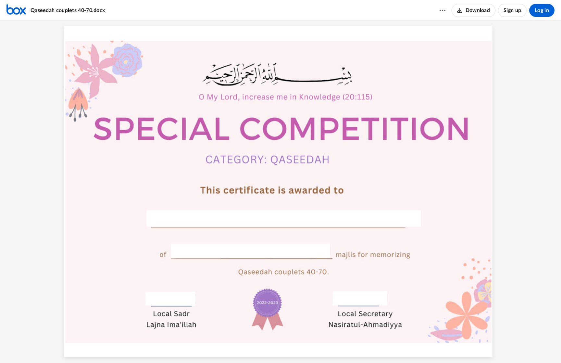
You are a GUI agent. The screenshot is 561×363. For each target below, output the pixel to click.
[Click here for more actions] (442, 10)
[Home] (16, 10)
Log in (542, 10)
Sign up (512, 10)
